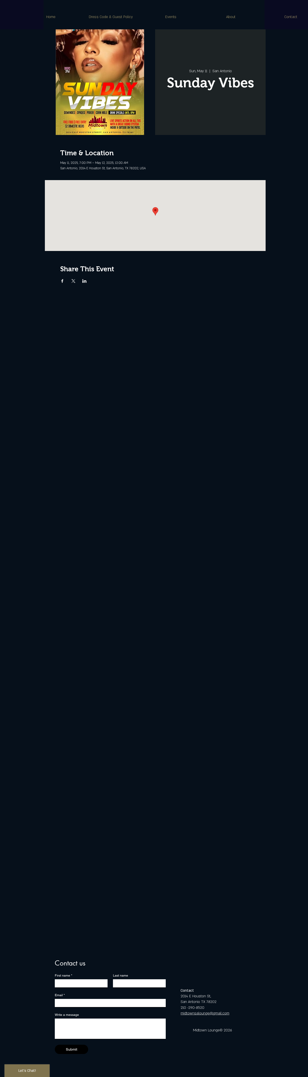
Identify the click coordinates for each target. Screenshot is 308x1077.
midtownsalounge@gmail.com (205, 1013)
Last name (120, 975)
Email (60, 995)
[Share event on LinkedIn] (84, 281)
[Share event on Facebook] (62, 281)
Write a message (67, 1015)
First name (63, 975)
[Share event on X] (73, 281)
